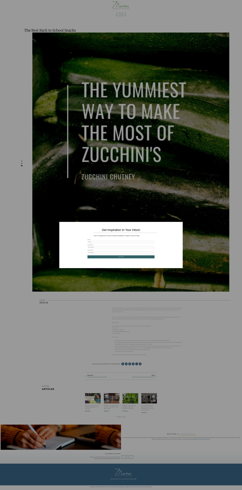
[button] (181, 223)
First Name (90, 244)
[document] (121, 245)
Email (88, 239)
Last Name (90, 250)
